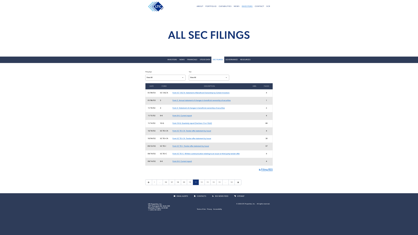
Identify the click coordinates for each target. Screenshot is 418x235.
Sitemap (239, 196)
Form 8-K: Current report (182, 116)
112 (202, 182)
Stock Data (205, 60)
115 (219, 182)
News (182, 60)
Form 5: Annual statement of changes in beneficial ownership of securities (202, 100)
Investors (172, 60)
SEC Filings (218, 60)
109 (184, 182)
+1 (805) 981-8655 (154, 210)
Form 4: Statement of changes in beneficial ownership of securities (199, 108)
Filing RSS (266, 169)
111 (196, 182)
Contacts (200, 196)
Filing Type (148, 72)
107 (172, 182)
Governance (232, 60)
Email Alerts (181, 196)
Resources (245, 60)
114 (213, 182)
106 (166, 182)
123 (232, 182)
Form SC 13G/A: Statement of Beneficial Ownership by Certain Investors (201, 93)
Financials (192, 60)
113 (208, 182)
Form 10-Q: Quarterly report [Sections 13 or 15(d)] (192, 123)
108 (178, 182)
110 (190, 182)
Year (190, 72)
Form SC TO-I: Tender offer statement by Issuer (191, 146)
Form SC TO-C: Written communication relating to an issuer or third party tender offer (206, 154)
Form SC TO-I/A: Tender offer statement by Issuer (192, 131)
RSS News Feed (220, 196)
